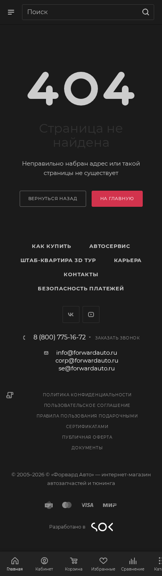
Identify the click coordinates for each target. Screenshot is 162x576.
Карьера (128, 260)
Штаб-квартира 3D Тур (58, 260)
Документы (87, 447)
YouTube (91, 314)
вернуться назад (52, 198)
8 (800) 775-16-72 (59, 337)
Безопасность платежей (81, 288)
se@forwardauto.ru (87, 368)
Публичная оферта (87, 437)
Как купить (51, 246)
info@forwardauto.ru (86, 352)
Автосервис (109, 246)
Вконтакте (71, 314)
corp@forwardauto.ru (86, 360)
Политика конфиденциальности (87, 394)
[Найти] (144, 12)
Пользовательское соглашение (87, 405)
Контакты (81, 274)
